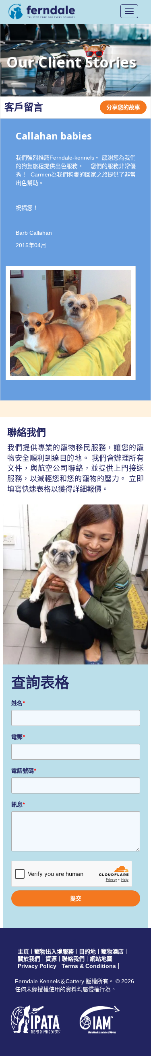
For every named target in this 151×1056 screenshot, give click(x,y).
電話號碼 (23, 770)
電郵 (18, 737)
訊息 (18, 804)
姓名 (18, 703)
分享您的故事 (123, 107)
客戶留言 (23, 107)
